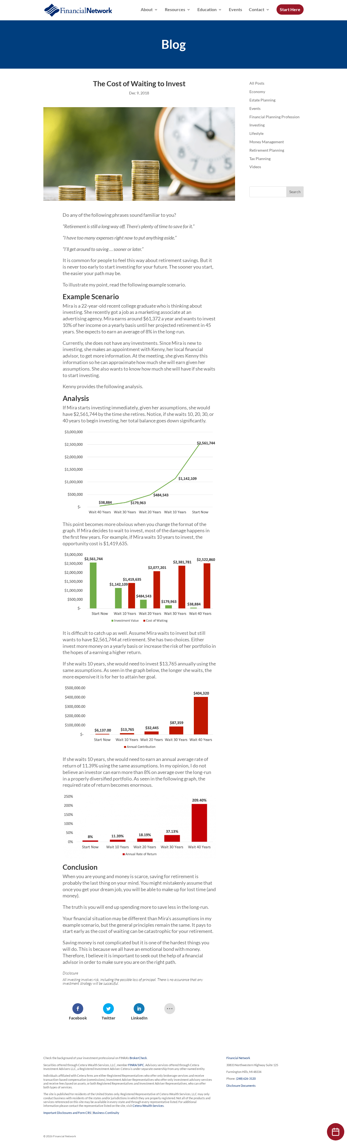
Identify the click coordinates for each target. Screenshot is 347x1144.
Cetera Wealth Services (148, 1105)
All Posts (256, 83)
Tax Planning (260, 158)
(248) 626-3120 (246, 1078)
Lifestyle (256, 133)
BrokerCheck (138, 1058)
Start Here (290, 9)
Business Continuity (106, 1112)
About (147, 10)
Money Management (266, 141)
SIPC (141, 1065)
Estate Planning (262, 100)
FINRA (132, 1065)
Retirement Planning (266, 150)
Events (235, 10)
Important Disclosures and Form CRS (67, 1112)
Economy (257, 91)
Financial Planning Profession (274, 116)
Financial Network (238, 1058)
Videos (255, 166)
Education (207, 10)
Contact (256, 10)
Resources (175, 10)
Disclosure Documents (241, 1085)
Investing (257, 125)
